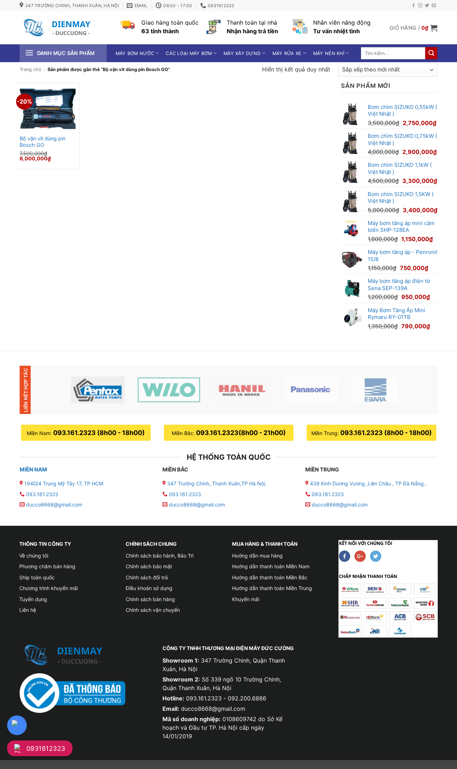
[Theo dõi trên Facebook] (413, 5)
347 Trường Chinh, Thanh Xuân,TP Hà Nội (215, 483)
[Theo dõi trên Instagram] (420, 5)
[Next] (420, 390)
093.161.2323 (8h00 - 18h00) (99, 432)
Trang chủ (30, 69)
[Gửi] (431, 53)
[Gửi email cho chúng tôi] (434, 5)
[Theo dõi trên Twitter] (427, 5)
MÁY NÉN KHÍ (328, 53)
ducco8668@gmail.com (54, 504)
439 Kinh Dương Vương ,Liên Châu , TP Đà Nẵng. (366, 483)
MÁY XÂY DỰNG (242, 53)
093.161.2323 (42, 494)
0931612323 (45, 748)
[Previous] (51, 390)
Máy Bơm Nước (135, 53)
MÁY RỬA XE (287, 53)
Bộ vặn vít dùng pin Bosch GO (42, 141)
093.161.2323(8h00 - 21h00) (241, 432)
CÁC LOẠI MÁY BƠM (189, 53)
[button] (413, 28)
